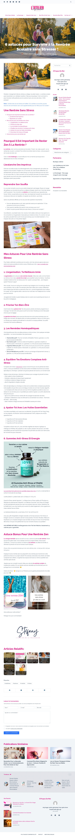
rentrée (22, 683)
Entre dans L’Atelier (10, 15)
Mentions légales (49, 834)
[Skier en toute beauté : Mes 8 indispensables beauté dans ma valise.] (55, 131)
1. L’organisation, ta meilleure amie (19, 122)
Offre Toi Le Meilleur (59, 167)
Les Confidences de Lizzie (61, 165)
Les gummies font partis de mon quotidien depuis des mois (20, 491)
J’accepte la (14, 728)
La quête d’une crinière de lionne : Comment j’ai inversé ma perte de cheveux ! (48, 784)
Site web (39, 707)
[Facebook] (7, 1)
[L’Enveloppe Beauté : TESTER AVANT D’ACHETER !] (55, 112)
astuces (15, 683)
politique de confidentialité (16, 728)
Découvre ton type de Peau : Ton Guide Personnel (64, 140)
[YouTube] (19, 1)
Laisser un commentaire (11, 732)
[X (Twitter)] (10, 1)
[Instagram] (13, 1)
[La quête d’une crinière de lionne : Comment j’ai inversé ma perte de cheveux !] (55, 121)
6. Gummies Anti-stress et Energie (19, 132)
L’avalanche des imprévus (16, 116)
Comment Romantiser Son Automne (22, 812)
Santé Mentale (50, 53)
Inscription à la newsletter (60, 190)
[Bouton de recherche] (69, 65)
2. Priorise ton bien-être (16, 124)
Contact (40, 834)
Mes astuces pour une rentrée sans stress (18, 120)
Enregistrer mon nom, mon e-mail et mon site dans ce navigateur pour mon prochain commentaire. (27, 726)
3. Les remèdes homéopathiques (18, 126)
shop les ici (19, 366)
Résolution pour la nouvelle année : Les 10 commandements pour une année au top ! (14, 763)
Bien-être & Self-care (44, 15)
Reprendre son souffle (15, 118)
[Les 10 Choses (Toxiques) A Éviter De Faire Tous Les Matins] (60, 753)
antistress (7, 683)
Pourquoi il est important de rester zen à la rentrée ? (20, 114)
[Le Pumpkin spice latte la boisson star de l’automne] (7, 823)
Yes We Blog (56, 169)
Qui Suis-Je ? (68, 15)
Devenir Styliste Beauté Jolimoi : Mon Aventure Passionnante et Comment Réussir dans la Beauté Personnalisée (14, 784)
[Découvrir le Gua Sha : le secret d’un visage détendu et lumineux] (7, 804)
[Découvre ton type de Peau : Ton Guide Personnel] (55, 140)
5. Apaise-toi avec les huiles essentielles (20, 130)
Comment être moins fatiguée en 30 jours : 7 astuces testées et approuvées (37, 763)
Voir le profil (62, 85)
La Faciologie (20, 15)
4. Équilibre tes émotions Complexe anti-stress (22, 128)
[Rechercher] (70, 1)
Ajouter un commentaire (11, 712)
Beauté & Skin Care (31, 15)
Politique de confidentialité (28, 834)
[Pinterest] (4, 1)
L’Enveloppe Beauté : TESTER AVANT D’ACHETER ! (64, 112)
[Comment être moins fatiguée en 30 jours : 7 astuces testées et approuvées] (37, 753)
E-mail (23, 707)
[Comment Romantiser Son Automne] (7, 814)
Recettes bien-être (58, 15)
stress (30, 683)
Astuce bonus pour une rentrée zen (16, 134)
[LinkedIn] (44, 690)
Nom (6, 707)
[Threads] (16, 1)
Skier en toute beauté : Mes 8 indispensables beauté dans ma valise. (65, 131)
